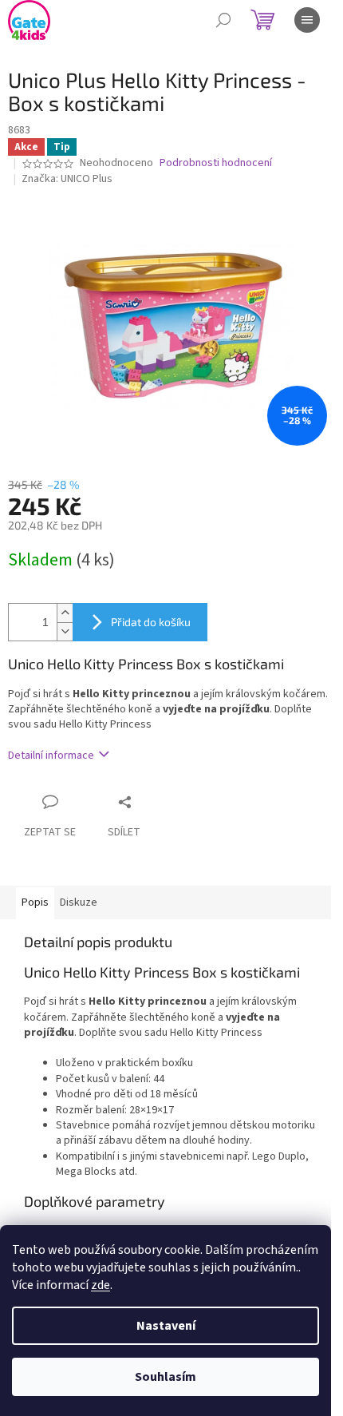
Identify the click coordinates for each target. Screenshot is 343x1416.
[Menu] (307, 20)
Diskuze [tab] (78, 902)
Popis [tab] (35, 902)
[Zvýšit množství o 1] (65, 613)
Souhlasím (165, 1377)
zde (100, 1285)
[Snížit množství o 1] (65, 631)
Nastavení (165, 1326)
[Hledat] (223, 20)
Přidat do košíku (151, 622)
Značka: (67, 179)
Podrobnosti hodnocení (216, 163)
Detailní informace (51, 756)
